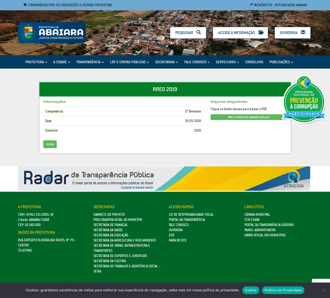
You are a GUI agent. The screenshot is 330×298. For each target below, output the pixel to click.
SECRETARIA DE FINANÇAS (110, 225)
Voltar (50, 144)
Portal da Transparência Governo (269, 225)
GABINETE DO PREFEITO (109, 214)
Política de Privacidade (283, 290)
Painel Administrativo (260, 230)
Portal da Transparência (187, 220)
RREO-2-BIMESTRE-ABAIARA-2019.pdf (248, 117)
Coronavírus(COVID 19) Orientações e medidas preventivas (69, 5)
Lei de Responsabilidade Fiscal (191, 214)
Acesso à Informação (237, 32)
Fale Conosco (195, 62)
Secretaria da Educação (111, 235)
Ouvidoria (289, 32)
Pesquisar (184, 32)
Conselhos (254, 62)
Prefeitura (35, 62)
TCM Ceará (251, 220)
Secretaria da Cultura (110, 261)
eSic (172, 235)
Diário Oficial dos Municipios (265, 235)
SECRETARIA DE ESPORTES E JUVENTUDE (120, 256)
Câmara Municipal (257, 214)
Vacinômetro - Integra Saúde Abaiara (280, 5)
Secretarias (165, 62)
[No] (323, 290)
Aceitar (251, 290)
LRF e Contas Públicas (128, 62)
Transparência (88, 62)
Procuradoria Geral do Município (118, 220)
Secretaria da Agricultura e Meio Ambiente (125, 240)
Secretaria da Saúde (108, 230)
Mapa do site (178, 240)
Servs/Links (226, 62)
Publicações (280, 62)
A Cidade (60, 62)
